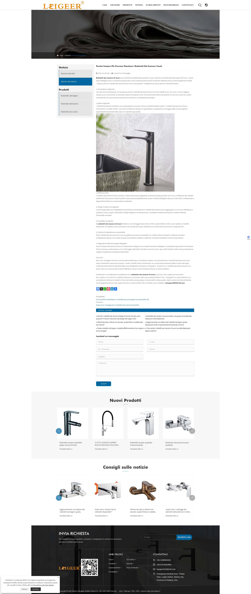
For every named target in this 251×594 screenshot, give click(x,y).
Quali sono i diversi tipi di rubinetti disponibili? (175, 510)
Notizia (139, 5)
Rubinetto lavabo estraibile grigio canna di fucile (141, 444)
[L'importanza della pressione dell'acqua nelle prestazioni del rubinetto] (107, 490)
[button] (59, 431)
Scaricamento (153, 5)
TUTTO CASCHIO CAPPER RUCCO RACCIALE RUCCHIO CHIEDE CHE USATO (177, 444)
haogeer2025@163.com (166, 569)
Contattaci (187, 5)
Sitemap (127, 591)
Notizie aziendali (68, 73)
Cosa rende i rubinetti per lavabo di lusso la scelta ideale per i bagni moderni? (168, 329)
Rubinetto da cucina (69, 112)
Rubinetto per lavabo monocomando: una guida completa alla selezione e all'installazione (168, 317)
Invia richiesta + (132, 568)
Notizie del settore (79, 55)
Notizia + (130, 564)
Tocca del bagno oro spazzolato (103, 444)
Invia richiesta (171, 5)
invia (103, 384)
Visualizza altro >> (66, 449)
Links (120, 591)
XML (137, 591)
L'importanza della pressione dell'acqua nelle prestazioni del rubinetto (108, 510)
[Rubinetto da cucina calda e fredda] (72, 423)
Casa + (111, 559)
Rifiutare (24, 589)
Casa (104, 5)
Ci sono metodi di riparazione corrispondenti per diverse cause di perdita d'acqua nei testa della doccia (72, 503)
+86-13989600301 (164, 560)
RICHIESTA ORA (184, 537)
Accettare (36, 589)
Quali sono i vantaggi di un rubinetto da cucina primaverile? (117, 305)
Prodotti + (113, 564)
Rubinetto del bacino (69, 104)
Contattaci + (113, 572)
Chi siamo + (131, 559)
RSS (133, 591)
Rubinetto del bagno (69, 96)
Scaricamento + (115, 568)
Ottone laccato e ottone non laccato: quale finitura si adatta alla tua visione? (119, 323)
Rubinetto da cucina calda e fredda (71, 444)
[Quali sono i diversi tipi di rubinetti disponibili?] (178, 490)
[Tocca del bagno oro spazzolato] (107, 423)
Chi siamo (115, 5)
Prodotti (127, 5)
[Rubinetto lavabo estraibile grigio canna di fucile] (143, 423)
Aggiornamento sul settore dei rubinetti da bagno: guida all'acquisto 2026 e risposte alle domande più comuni (166, 323)
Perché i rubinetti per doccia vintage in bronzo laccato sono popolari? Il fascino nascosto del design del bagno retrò (118, 317)
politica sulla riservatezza (150, 591)
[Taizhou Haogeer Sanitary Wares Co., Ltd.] (63, 5)
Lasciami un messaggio (121, 73)
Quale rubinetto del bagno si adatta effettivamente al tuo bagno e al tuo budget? (120, 329)
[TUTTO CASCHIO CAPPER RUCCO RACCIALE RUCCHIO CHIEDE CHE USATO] (178, 423)
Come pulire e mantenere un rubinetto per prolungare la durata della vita (122, 299)
